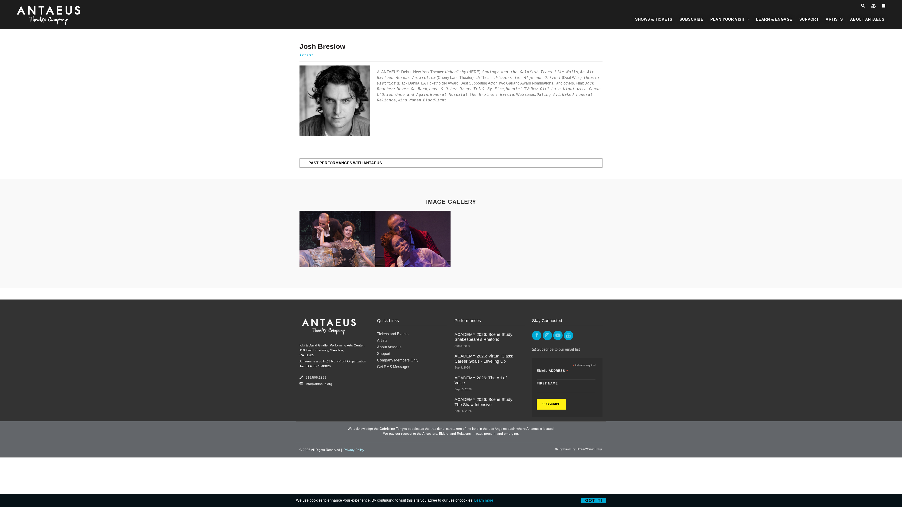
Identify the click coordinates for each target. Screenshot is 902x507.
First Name (547, 383)
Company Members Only (397, 360)
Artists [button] (834, 19)
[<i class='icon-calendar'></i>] (884, 6)
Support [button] (809, 19)
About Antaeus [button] (867, 19)
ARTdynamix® (563, 449)
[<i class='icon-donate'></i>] (873, 5)
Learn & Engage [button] (774, 19)
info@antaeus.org (319, 384)
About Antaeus (389, 347)
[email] (568, 335)
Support (383, 354)
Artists (382, 340)
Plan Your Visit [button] (728, 19)
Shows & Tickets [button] (654, 19)
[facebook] (536, 335)
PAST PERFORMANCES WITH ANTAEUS (344, 163)
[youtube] (558, 335)
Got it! (593, 500)
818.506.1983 (316, 377)
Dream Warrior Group (589, 449)
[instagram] (547, 335)
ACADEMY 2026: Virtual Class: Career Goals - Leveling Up (484, 359)
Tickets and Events (392, 334)
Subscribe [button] (692, 19)
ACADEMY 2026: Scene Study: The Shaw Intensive (484, 402)
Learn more (483, 500)
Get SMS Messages (393, 367)
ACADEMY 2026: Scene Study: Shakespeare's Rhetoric (484, 337)
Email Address (552, 371)
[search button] (863, 6)
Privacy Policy (354, 450)
